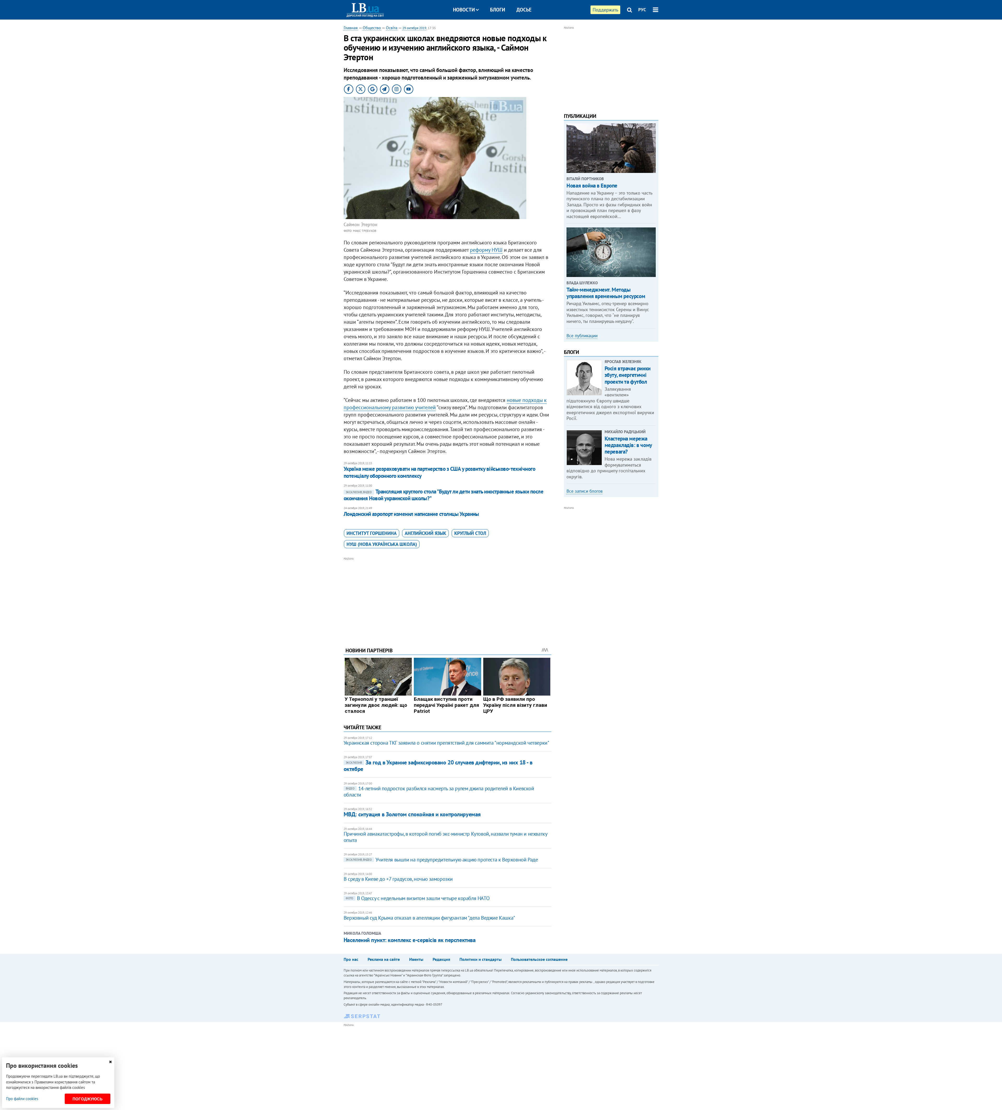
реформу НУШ (486, 249)
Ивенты (416, 959)
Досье (524, 10)
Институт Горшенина (372, 533)
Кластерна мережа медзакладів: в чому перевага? (628, 445)
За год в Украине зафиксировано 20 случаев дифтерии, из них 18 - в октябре (438, 766)
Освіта (391, 27)
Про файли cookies (22, 1098)
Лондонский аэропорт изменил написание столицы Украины (411, 513)
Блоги (497, 10)
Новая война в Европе (591, 185)
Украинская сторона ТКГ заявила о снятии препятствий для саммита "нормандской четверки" (446, 742)
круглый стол (470, 533)
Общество (372, 27)
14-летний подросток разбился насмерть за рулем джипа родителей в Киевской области (439, 791)
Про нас (351, 959)
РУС (642, 10)
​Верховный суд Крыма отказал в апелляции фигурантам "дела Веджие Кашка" (429, 917)
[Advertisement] (447, 598)
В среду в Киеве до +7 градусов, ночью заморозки (398, 879)
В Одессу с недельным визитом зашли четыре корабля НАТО (418, 898)
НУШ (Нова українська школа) (382, 544)
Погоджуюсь (88, 1099)
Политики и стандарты (481, 959)
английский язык (425, 533)
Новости (464, 10)
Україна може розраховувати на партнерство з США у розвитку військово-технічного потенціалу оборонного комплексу (439, 472)
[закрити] (110, 1062)
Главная (351, 27)
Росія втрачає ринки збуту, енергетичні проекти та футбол (628, 375)
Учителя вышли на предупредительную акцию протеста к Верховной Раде (442, 859)
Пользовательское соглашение (539, 959)
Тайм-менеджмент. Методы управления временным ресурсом (605, 293)
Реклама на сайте (384, 959)
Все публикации (582, 336)
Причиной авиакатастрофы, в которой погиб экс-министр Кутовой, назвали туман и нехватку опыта (445, 836)
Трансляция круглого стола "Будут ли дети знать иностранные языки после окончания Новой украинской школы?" (443, 495)
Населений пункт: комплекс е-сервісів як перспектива (410, 940)
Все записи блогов (584, 491)
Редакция (441, 959)
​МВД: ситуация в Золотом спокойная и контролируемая (412, 814)
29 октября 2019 (414, 28)
